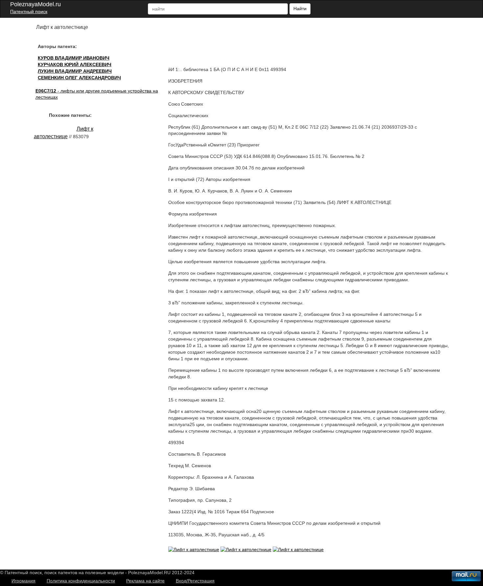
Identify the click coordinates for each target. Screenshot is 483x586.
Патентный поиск (28, 11)
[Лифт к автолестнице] (193, 549)
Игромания (23, 580)
